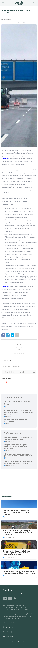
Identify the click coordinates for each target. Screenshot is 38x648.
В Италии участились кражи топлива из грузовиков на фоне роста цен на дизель (18, 455)
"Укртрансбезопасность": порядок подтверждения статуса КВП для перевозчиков (15, 446)
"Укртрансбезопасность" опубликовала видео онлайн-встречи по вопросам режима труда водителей (19, 412)
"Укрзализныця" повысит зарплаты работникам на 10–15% (16, 420)
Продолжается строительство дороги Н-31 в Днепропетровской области (19, 438)
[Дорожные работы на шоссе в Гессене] (3, 335)
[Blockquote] (16, 372)
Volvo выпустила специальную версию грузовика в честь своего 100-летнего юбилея (17, 403)
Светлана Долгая (11, 16)
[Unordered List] (14, 372)
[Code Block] (18, 372)
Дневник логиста (11, 8)
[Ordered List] (12, 372)
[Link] (20, 372)
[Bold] (3, 372)
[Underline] (7, 372)
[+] (24, 372)
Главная (3, 8)
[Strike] (9, 372)
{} (22, 372)
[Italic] (5, 372)
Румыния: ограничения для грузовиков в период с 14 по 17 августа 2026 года (18, 462)
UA (34, 3)
